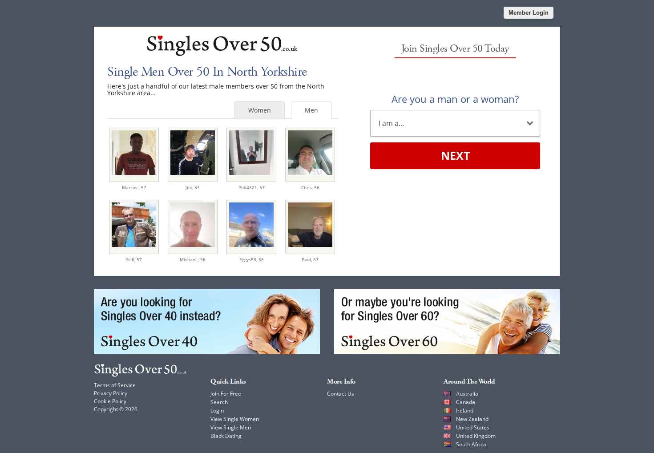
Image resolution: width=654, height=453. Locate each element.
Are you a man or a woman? (455, 98)
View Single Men (230, 427)
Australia (467, 393)
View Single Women (234, 419)
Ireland (464, 410)
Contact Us (340, 393)
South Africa (471, 444)
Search (219, 402)
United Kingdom (476, 436)
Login (217, 410)
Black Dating (226, 436)
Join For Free (225, 393)
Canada (465, 402)
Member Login (529, 12)
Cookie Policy (110, 401)
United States (472, 427)
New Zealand (472, 419)
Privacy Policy (110, 393)
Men (311, 110)
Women (259, 110)
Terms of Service (115, 385)
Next (455, 155)
